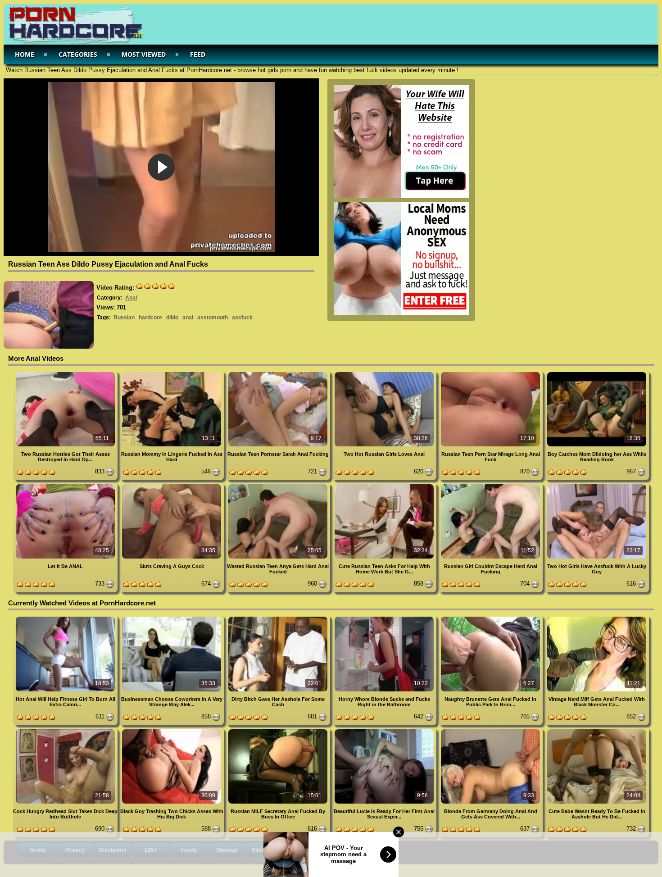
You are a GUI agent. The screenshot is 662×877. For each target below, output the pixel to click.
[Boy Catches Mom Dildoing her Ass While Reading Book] (596, 373)
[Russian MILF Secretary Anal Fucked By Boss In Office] (279, 730)
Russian (124, 317)
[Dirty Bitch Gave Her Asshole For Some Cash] (279, 618)
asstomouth (212, 317)
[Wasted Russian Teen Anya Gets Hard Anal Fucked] (279, 485)
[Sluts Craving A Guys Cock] (172, 485)
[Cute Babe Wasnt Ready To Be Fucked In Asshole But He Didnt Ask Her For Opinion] (596, 730)
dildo (172, 317)
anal (187, 317)
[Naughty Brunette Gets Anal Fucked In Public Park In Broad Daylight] (491, 618)
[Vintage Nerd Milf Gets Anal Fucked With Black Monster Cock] (596, 618)
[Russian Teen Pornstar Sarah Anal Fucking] (279, 373)
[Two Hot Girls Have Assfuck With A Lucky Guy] (596, 485)
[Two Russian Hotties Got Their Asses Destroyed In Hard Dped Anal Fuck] (66, 373)
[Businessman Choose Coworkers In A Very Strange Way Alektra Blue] (172, 618)
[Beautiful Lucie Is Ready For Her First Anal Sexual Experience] (385, 730)
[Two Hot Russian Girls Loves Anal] (385, 373)
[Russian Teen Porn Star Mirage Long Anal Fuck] (491, 373)
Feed (197, 54)
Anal (131, 298)
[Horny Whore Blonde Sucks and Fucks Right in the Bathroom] (385, 618)
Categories (78, 54)
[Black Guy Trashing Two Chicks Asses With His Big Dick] (172, 730)
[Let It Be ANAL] (66, 485)
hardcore (150, 317)
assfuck (242, 317)
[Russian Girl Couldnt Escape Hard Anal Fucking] (491, 485)
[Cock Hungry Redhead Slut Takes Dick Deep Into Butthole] (66, 730)
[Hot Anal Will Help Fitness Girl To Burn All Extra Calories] (66, 618)
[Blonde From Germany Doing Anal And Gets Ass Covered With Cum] (491, 730)
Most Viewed (144, 54)
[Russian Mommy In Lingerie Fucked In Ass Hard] (172, 373)
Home (24, 54)
